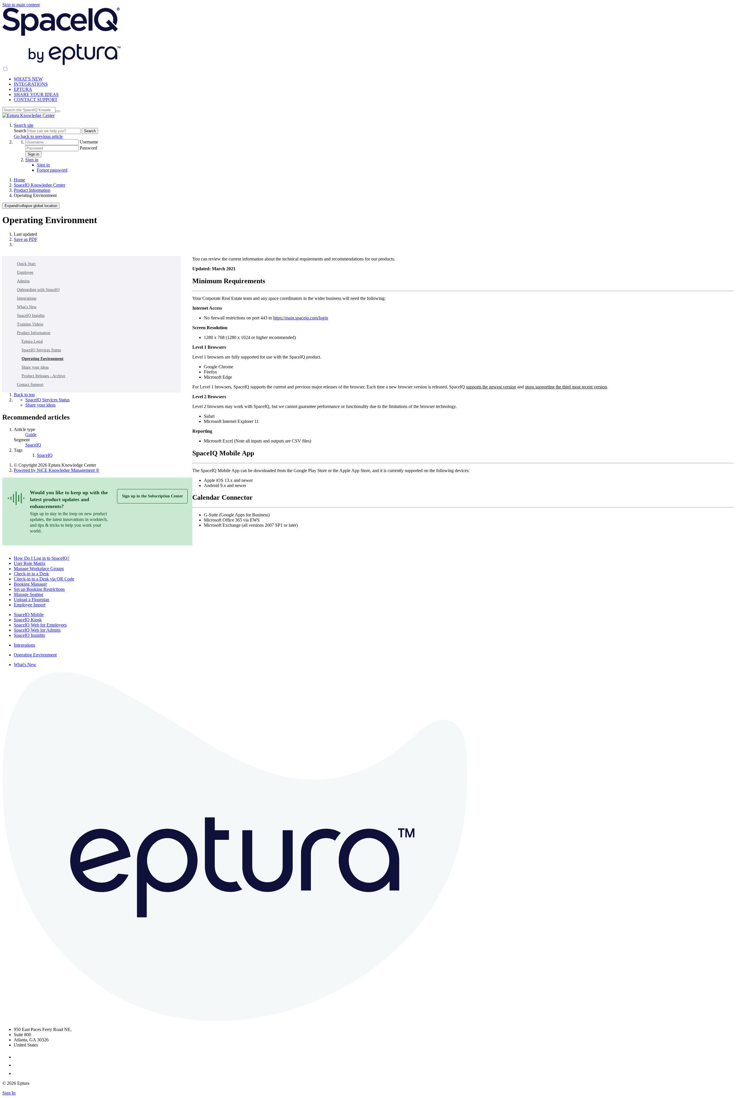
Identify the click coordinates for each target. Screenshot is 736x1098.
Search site (23, 125)
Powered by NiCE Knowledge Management (56, 470)
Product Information (32, 190)
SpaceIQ (33, 444)
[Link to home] (28, 115)
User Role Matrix (29, 563)
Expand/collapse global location (31, 206)
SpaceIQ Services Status (41, 350)
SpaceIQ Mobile (29, 614)
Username (89, 141)
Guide (31, 434)
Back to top (24, 394)
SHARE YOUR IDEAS (36, 94)
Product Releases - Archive (43, 376)
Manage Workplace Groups (39, 568)
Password (88, 147)
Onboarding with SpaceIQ (38, 290)
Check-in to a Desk (31, 573)
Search (20, 130)
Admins (23, 281)
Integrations (26, 298)
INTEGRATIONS (31, 84)
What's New (27, 307)
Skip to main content (21, 4)
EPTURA (23, 89)
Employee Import (29, 604)
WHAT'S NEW (28, 78)
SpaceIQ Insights (31, 315)
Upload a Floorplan (31, 599)
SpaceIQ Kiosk (28, 619)
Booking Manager (30, 584)
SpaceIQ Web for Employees (40, 624)
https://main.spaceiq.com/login (300, 317)
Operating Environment (43, 359)
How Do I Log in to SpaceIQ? (41, 558)
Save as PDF (25, 239)
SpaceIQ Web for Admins (37, 630)
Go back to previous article (38, 136)
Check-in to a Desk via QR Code (44, 578)
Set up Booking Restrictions (39, 589)
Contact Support (30, 384)
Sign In (9, 1093)
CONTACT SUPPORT (35, 99)
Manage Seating (28, 594)
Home (19, 179)
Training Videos (30, 324)
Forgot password (52, 170)
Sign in (33, 154)
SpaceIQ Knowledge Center (39, 185)
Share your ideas (35, 367)
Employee (25, 272)
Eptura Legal (32, 341)
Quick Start (26, 264)
